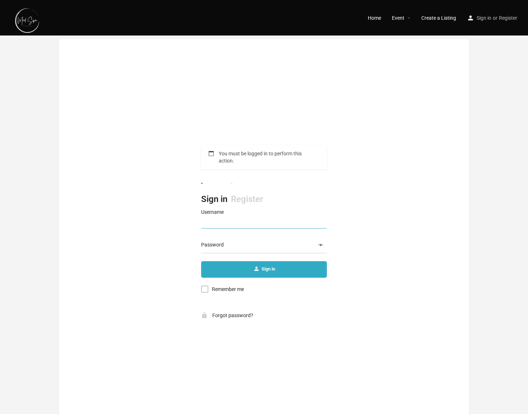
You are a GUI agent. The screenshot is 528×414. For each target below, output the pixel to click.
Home (374, 18)
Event (398, 18)
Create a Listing (438, 18)
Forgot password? (232, 315)
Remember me (228, 289)
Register (508, 18)
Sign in (484, 18)
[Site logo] (28, 17)
